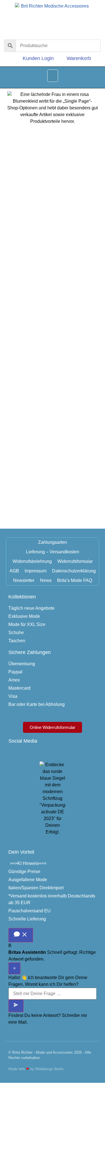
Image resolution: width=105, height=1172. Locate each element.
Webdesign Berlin (49, 1069)
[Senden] (16, 1006)
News (46, 580)
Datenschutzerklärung (74, 570)
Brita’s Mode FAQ (74, 580)
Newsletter (23, 580)
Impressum (35, 570)
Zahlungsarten (52, 542)
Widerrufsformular (75, 561)
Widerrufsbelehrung (32, 561)
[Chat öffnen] (20, 935)
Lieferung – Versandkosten (52, 551)
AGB (14, 570)
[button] (52, 76)
